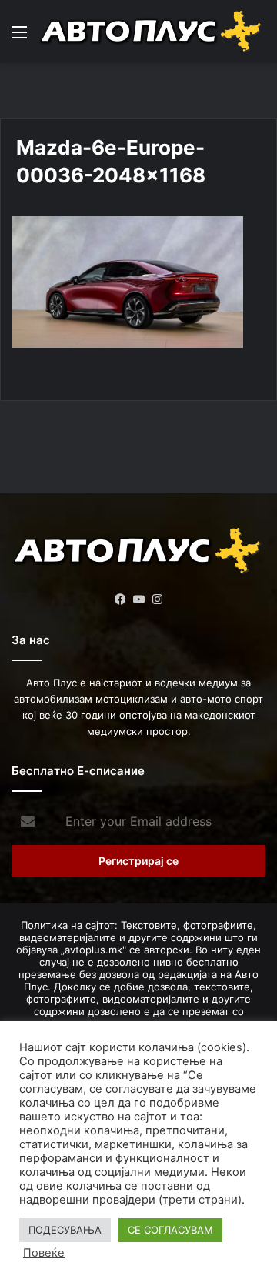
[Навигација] (19, 37)
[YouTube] (138, 599)
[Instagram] (157, 599)
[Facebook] (120, 599)
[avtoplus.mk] (151, 31)
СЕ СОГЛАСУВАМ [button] (170, 1230)
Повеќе (44, 1253)
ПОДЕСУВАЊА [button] (65, 1230)
